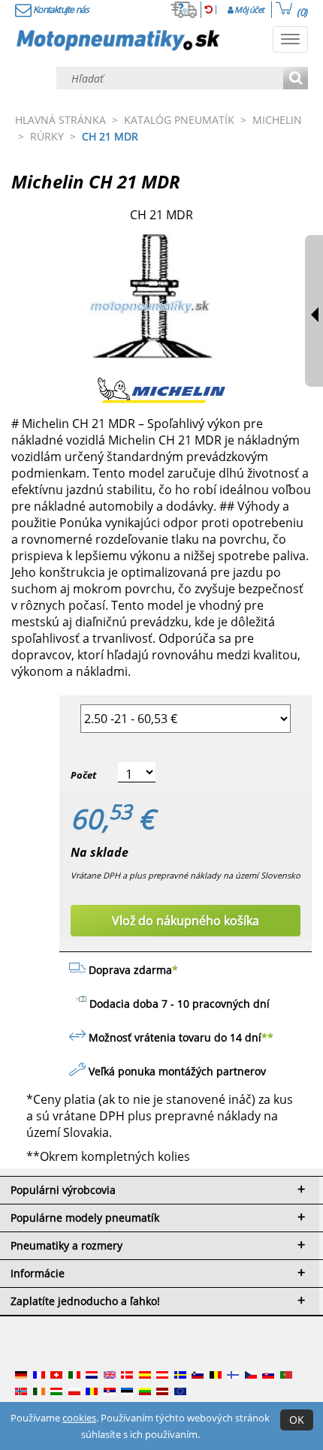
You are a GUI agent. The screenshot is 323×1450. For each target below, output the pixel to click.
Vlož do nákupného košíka (185, 920)
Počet (83, 775)
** (267, 1037)
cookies (79, 1417)
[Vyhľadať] (295, 79)
